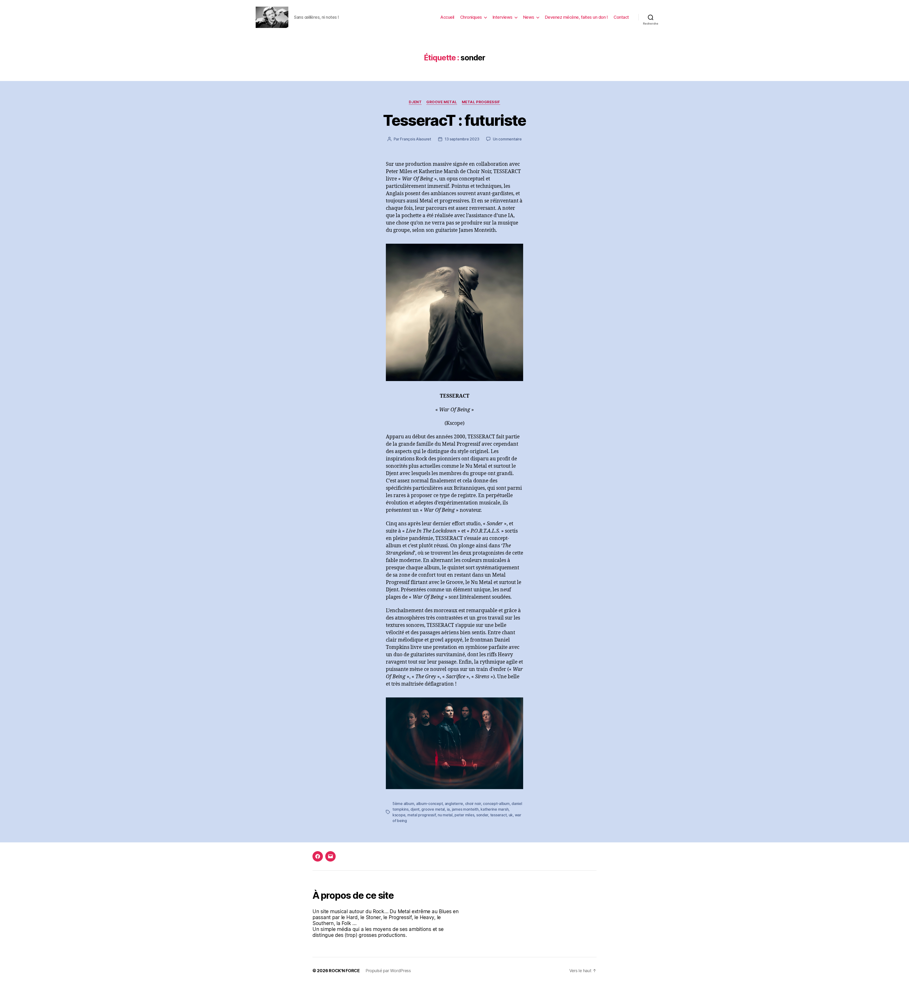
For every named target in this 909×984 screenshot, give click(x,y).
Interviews (502, 17)
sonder (482, 815)
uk (511, 815)
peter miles (464, 815)
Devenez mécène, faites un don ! (576, 17)
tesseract (498, 815)
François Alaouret (415, 139)
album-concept (429, 803)
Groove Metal (441, 102)
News (528, 17)
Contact (621, 17)
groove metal (433, 809)
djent (414, 809)
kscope (398, 815)
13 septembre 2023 (462, 139)
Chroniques (471, 17)
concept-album (496, 803)
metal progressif (421, 815)
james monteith (465, 809)
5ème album (403, 803)
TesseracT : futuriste (454, 120)
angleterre (454, 803)
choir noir (473, 803)
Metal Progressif (481, 102)
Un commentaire (507, 139)
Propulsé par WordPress (388, 970)
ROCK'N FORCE (344, 970)
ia (448, 809)
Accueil (447, 17)
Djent (415, 102)
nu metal (445, 815)
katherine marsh (494, 809)
